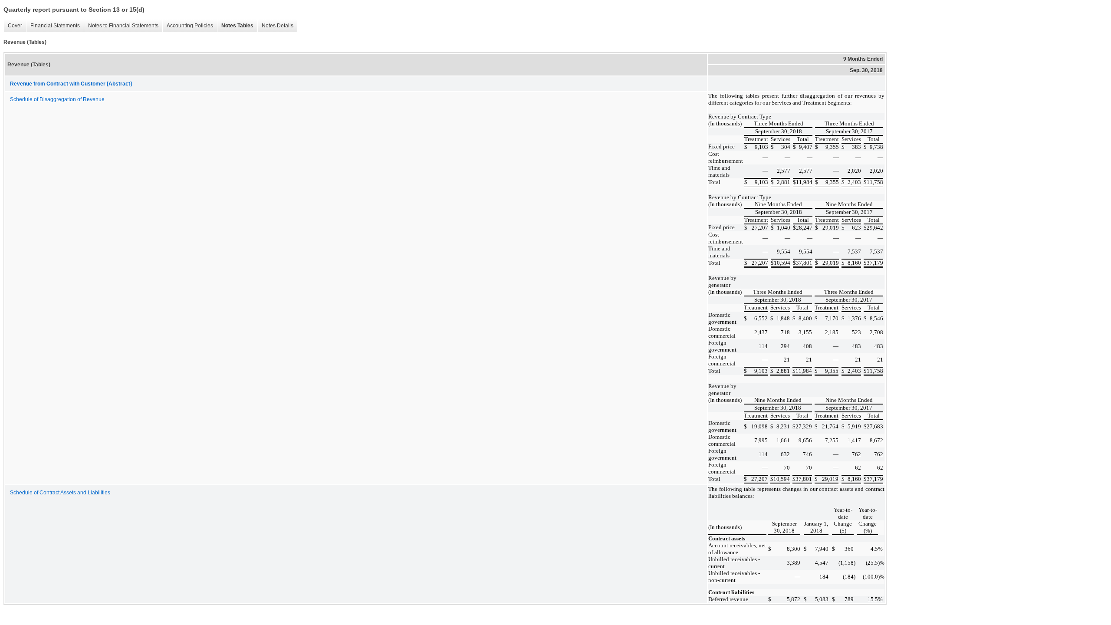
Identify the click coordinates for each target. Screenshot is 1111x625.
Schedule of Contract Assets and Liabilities (60, 492)
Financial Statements (53, 26)
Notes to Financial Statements (121, 26)
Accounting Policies (187, 26)
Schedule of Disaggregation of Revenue (57, 99)
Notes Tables (235, 26)
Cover (12, 26)
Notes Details (275, 26)
